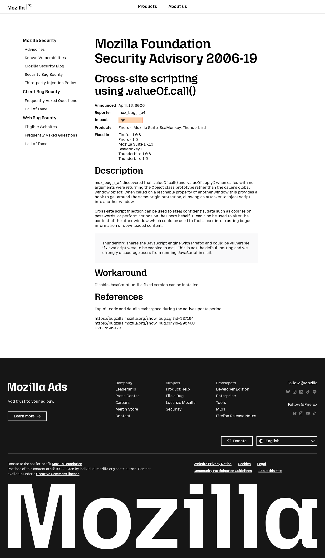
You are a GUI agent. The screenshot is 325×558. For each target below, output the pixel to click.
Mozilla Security (39, 40)
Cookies (244, 464)
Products (147, 6)
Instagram (294, 392)
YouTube (308, 413)
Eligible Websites (41, 127)
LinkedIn (301, 392)
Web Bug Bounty (39, 118)
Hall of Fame (36, 109)
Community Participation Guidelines (223, 471)
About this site (270, 471)
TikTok (308, 392)
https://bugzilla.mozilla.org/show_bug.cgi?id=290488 (145, 323)
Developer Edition (232, 389)
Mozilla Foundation (67, 464)
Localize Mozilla (181, 402)
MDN (220, 409)
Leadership (125, 389)
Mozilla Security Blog (44, 66)
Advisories (35, 49)
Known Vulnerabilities (45, 58)
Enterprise (226, 396)
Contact (122, 416)
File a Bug (175, 396)
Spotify (314, 392)
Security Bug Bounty (44, 74)
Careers (122, 402)
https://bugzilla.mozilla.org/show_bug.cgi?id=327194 (144, 318)
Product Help (178, 389)
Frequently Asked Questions (51, 100)
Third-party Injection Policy (50, 83)
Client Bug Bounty (41, 91)
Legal (261, 464)
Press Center (127, 396)
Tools (221, 402)
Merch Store (126, 409)
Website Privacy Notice (212, 464)
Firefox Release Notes (236, 416)
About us (177, 6)
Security (174, 409)
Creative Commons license (57, 474)
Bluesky (288, 392)
